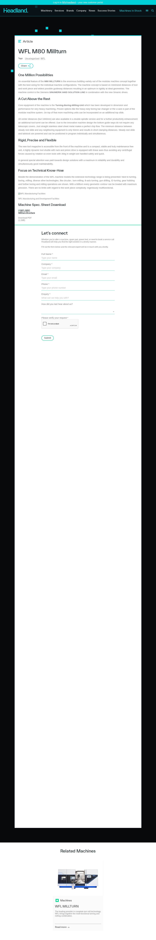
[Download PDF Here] (27, 213)
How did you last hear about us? (57, 304)
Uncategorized (32, 58)
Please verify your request (54, 318)
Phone (45, 284)
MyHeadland (69, 2)
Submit (47, 338)
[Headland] (20, 10)
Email (44, 274)
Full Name (47, 254)
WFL (43, 58)
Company (46, 264)
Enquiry (45, 294)
